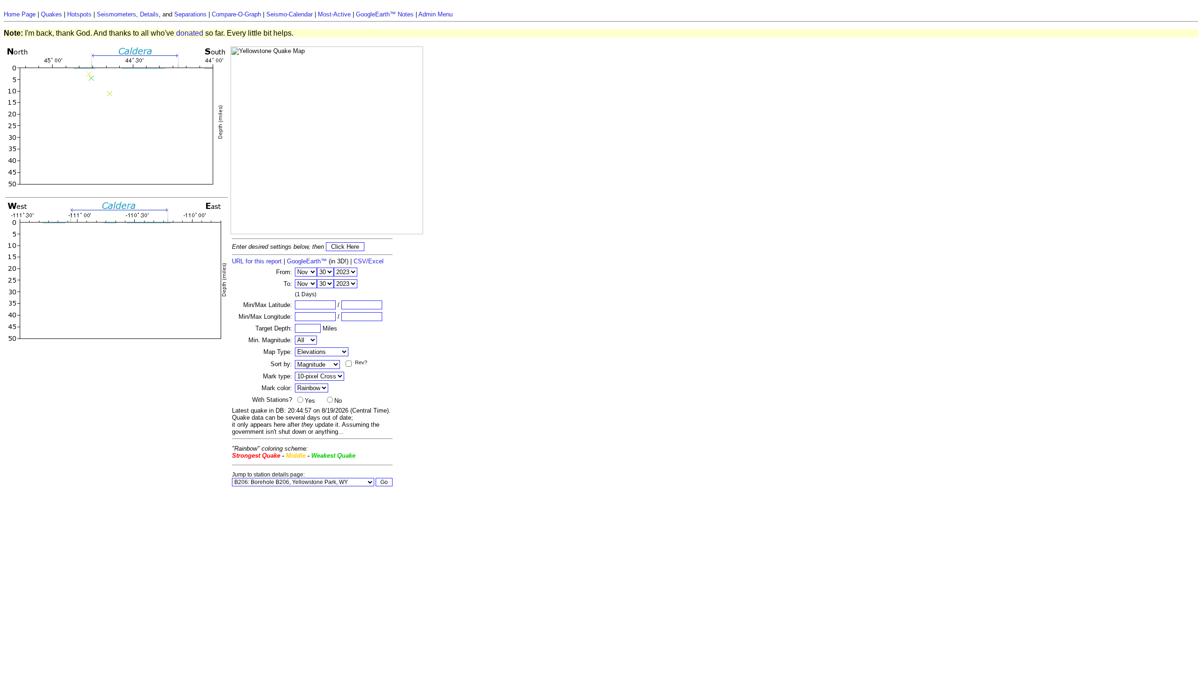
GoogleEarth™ (307, 261)
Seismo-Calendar (289, 14)
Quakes (51, 14)
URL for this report (257, 261)
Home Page (20, 14)
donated (189, 33)
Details (149, 14)
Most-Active (334, 14)
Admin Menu (435, 14)
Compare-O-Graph (236, 14)
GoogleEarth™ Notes (385, 14)
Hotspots (79, 14)
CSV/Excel (369, 261)
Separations (190, 14)
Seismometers (116, 14)
